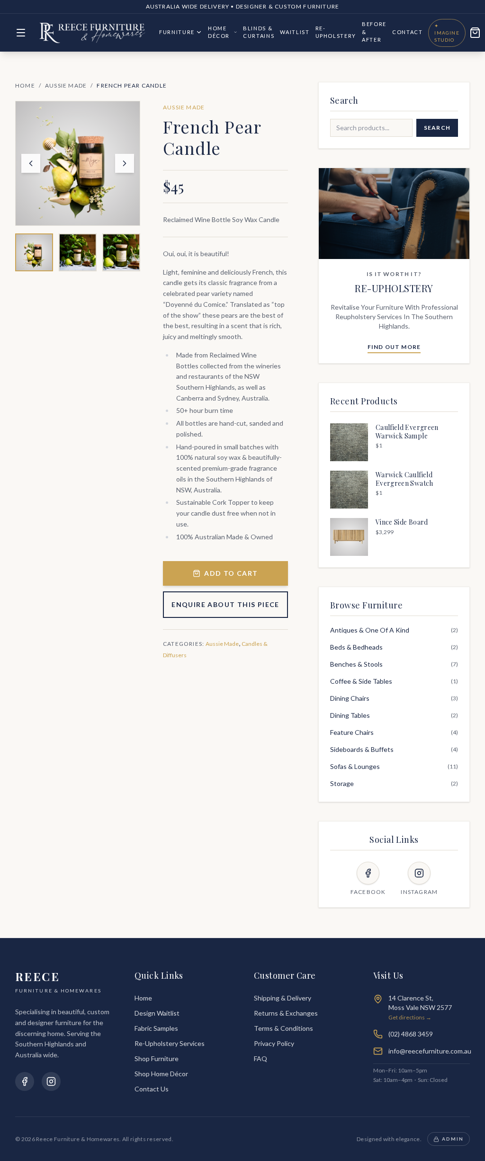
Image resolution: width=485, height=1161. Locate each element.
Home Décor (219, 32)
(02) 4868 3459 (410, 1034)
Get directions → (409, 1017)
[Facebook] (24, 1081)
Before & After (374, 32)
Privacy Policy (274, 1043)
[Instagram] (51, 1081)
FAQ (260, 1058)
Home (25, 85)
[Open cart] (475, 32)
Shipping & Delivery (282, 998)
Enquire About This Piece (225, 604)
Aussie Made (66, 85)
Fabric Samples (156, 1028)
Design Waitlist (157, 1013)
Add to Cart (231, 573)
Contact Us (152, 1089)
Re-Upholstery (336, 32)
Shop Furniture (157, 1058)
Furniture (177, 32)
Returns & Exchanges (286, 1013)
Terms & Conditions (283, 1028)
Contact (407, 32)
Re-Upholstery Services (170, 1043)
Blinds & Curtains (258, 32)
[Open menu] (20, 32)
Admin (453, 1139)
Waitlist (294, 32)
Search (437, 127)
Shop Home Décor (161, 1074)
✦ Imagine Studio (446, 33)
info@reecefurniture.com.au (429, 1051)
